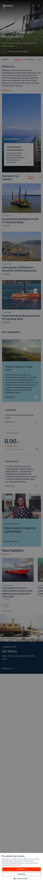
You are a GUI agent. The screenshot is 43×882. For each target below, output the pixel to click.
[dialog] (21, 867)
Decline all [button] (21, 874)
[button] (21, 878)
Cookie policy (17, 865)
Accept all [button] (21, 869)
